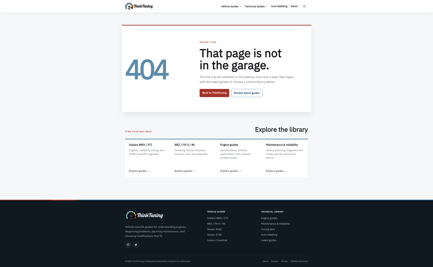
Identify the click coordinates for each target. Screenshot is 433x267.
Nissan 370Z (214, 234)
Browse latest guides (247, 93)
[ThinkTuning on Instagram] (128, 245)
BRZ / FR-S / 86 (216, 223)
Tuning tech (268, 229)
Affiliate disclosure (299, 261)
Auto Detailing (279, 6)
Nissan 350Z (214, 229)
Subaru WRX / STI (217, 218)
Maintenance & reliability (275, 223)
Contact (274, 261)
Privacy (284, 261)
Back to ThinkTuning (214, 92)
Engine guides (269, 218)
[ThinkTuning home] (139, 6)
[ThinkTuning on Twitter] (136, 245)
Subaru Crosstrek (217, 240)
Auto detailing (269, 234)
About (294, 6)
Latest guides (268, 240)
